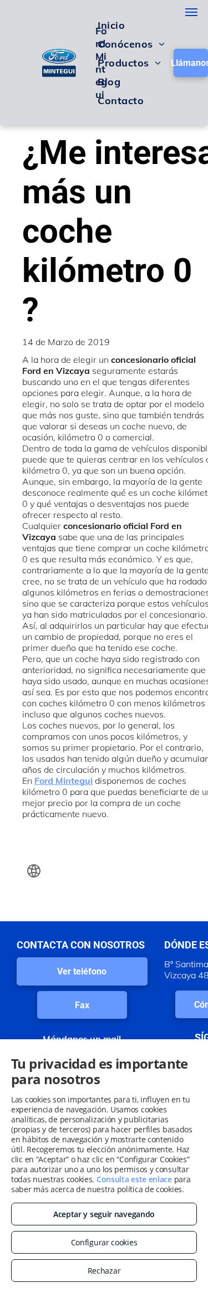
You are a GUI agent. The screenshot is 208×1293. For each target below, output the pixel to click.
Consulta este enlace (134, 1179)
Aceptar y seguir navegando (104, 1214)
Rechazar (104, 1270)
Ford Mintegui (63, 780)
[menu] (191, 12)
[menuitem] (111, 25)
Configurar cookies (104, 1242)
